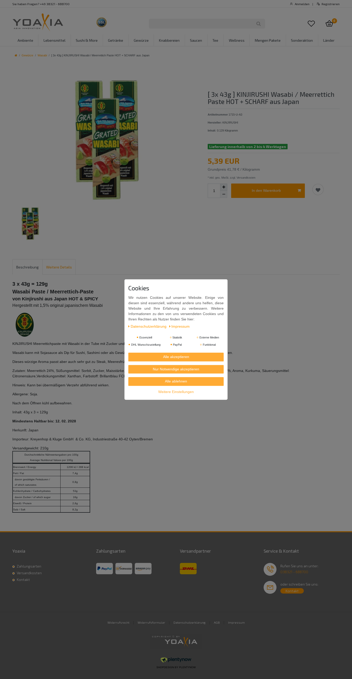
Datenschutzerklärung (189, 622)
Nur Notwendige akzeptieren (176, 369)
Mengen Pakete (268, 40)
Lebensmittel (54, 40)
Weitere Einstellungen (176, 392)
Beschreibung (27, 267)
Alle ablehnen (176, 381)
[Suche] (258, 24)
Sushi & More (87, 40)
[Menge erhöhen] (223, 187)
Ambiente (25, 40)
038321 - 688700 (294, 572)
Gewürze (141, 40)
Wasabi (42, 55)
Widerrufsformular (151, 622)
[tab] (27, 266)
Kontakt (23, 579)
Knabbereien (169, 40)
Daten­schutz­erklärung (149, 326)
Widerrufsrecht (118, 622)
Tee (215, 40)
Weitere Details (59, 267)
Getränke (115, 40)
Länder (328, 40)
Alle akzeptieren (176, 357)
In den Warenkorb (266, 190)
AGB (217, 622)
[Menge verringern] (223, 194)
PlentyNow (187, 667)
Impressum (236, 622)
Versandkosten (29, 573)
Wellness (237, 40)
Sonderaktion (302, 40)
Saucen (196, 40)
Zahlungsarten (29, 566)
